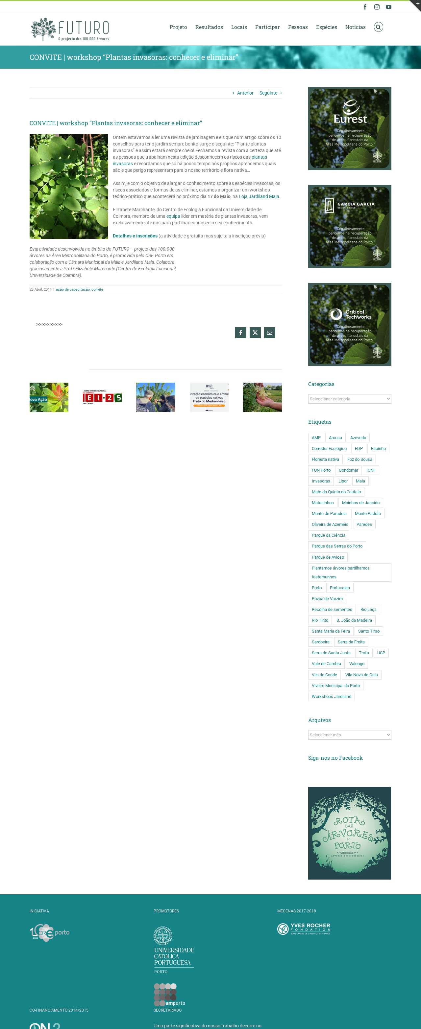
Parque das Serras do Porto (337, 546)
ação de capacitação (73, 289)
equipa (173, 216)
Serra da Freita (351, 641)
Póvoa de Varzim (327, 598)
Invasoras (321, 481)
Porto (317, 587)
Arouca (335, 437)
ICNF (371, 470)
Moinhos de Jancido (361, 502)
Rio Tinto (320, 620)
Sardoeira (321, 641)
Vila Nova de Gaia (361, 674)
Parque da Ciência (328, 535)
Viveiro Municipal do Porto (336, 685)
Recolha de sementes (332, 609)
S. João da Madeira (354, 620)
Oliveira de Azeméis (330, 524)
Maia (360, 481)
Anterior (245, 93)
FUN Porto (321, 470)
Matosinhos (323, 502)
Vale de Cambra (326, 663)
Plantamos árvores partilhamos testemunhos (341, 572)
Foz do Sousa (359, 459)
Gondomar (348, 470)
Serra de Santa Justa (331, 652)
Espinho (378, 448)
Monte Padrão (368, 513)
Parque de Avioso (328, 557)
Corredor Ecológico (329, 448)
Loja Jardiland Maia (259, 196)
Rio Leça (368, 609)
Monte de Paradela (329, 513)
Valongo (356, 663)
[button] (378, 26)
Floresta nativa (325, 459)
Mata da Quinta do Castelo (336, 491)
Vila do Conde (324, 674)
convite (97, 289)
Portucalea (340, 587)
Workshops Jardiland (331, 696)
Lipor (343, 481)
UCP (381, 652)
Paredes (364, 524)
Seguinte (268, 93)
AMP (316, 437)
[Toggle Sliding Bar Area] (415, 6)
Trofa (364, 652)
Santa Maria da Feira (331, 631)
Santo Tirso (369, 631)
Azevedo (358, 437)
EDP (359, 448)
